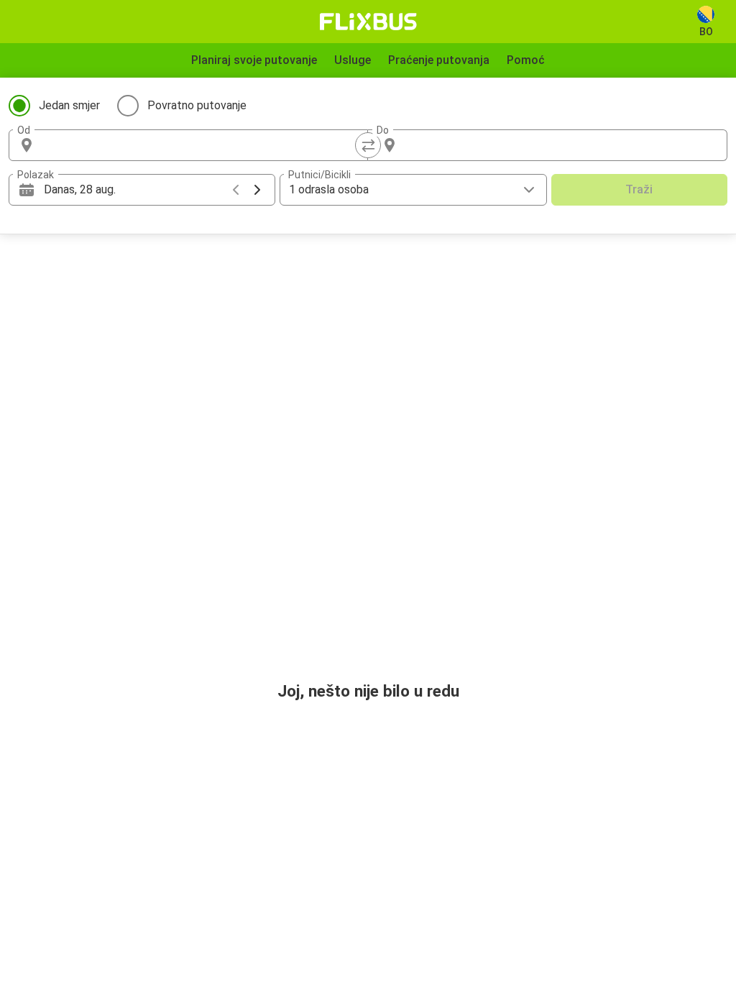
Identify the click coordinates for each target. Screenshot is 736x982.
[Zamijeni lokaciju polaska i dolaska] (368, 145)
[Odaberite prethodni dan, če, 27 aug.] (235, 189)
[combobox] (201, 145)
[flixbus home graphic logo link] (368, 22)
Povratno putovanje (197, 105)
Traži (639, 189)
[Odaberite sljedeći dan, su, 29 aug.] (257, 189)
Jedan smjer (69, 105)
